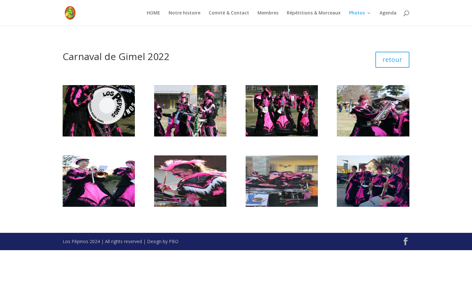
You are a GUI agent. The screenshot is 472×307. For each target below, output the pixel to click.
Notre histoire (184, 13)
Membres (268, 13)
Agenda (388, 13)
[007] (99, 135)
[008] (190, 135)
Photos (357, 13)
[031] (99, 205)
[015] (373, 135)
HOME (153, 13)
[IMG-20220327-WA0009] (373, 205)
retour (392, 59)
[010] (282, 135)
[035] (190, 205)
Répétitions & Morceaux (314, 13)
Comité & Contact (229, 13)
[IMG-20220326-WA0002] (282, 205)
